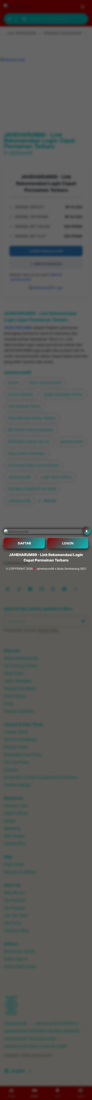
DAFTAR (24, 543)
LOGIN (68, 543)
